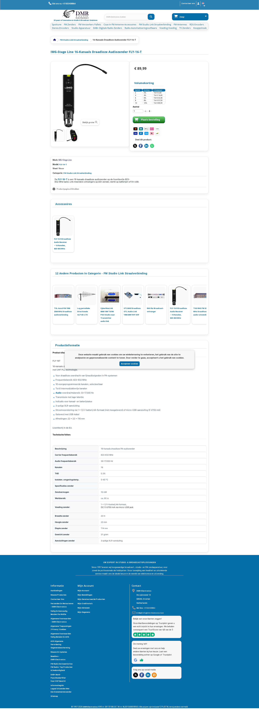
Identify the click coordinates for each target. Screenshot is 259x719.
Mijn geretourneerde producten (91, 599)
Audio (58, 392)
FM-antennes (180, 24)
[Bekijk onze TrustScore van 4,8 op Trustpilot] (144, 635)
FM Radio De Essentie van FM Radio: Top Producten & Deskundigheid (62, 667)
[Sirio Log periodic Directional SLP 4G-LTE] (86, 296)
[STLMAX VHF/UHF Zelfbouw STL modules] (133, 296)
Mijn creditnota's (85, 604)
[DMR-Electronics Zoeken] (151, 17)
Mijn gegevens (84, 612)
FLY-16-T (63, 164)
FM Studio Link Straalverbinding (155, 24)
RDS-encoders (197, 24)
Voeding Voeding (168, 28)
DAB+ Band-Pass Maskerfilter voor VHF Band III (58, 678)
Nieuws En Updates (59, 652)
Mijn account (83, 591)
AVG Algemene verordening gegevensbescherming (60, 644)
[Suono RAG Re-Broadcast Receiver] (156, 296)
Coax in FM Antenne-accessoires (120, 24)
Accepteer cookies (129, 364)
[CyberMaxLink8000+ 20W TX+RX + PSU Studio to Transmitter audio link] (109, 296)
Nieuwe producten (58, 595)
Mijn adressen (84, 608)
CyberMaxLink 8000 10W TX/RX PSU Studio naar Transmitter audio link (107, 314)
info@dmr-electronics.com (153, 613)
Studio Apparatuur (81, 28)
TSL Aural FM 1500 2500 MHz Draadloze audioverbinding (63, 311)
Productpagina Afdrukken (68, 189)
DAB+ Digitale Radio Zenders (107, 28)
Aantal (136, 107)
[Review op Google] (135, 660)
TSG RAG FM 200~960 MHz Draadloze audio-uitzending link (202, 311)
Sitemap (54, 696)
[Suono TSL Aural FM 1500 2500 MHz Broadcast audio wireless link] (63, 296)
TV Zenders (185, 28)
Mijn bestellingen (85, 595)
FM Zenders (70, 24)
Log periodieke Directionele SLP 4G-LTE (83, 311)
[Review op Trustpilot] (141, 660)
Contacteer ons (188, 3)
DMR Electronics (90, 707)
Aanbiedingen (56, 591)
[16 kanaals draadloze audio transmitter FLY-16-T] (59, 135)
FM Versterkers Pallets (89, 24)
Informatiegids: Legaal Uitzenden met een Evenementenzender (61, 688)
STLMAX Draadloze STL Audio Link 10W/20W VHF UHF (132, 311)
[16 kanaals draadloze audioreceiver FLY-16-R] (63, 226)
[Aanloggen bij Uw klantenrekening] (198, 3)
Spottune (56, 24)
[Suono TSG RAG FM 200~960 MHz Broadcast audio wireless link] (202, 296)
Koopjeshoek (200, 28)
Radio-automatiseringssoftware (141, 28)
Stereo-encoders (60, 28)
